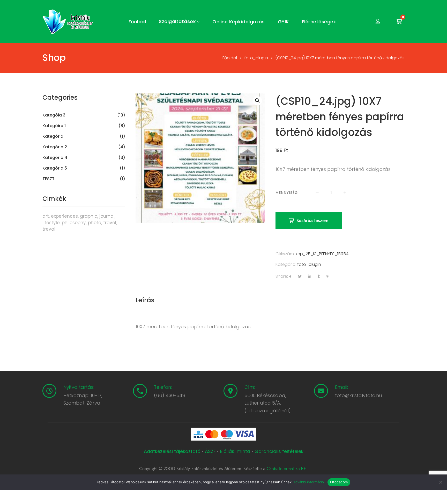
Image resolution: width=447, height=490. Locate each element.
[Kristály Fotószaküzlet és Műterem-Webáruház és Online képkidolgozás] (68, 22)
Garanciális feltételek (279, 451)
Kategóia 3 (53, 115)
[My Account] (378, 21)
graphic (88, 216)
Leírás (145, 300)
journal (107, 216)
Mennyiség (286, 192)
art (45, 216)
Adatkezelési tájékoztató (173, 451)
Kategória (52, 136)
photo (94, 223)
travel (109, 223)
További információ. (309, 482)
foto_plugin (309, 264)
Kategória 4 (54, 157)
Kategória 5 (54, 168)
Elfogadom (339, 482)
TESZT (48, 178)
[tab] (145, 300)
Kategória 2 (54, 147)
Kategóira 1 (54, 125)
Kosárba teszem (312, 221)
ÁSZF (210, 451)
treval (48, 229)
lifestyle (51, 223)
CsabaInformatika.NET (287, 469)
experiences (64, 216)
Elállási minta (235, 451)
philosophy (74, 223)
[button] (257, 100)
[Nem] (440, 482)
